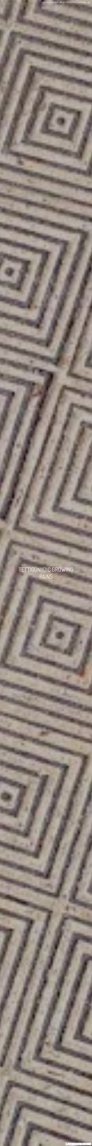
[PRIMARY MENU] (88, 2)
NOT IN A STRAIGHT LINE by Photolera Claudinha (64, 2)
